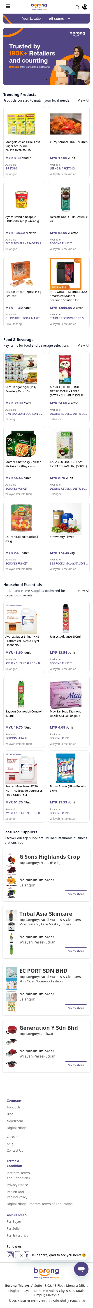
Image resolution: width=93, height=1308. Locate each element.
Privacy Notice (17, 1185)
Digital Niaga (17, 1128)
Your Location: (33, 18)
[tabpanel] (46, 56)
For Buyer (14, 1221)
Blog (10, 1114)
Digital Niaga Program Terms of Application (40, 1204)
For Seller (14, 1228)
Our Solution (17, 1215)
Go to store (76, 894)
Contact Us (15, 1150)
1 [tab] (46, 79)
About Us (14, 1107)
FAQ (10, 1143)
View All (84, 100)
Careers (13, 1136)
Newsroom (15, 1121)
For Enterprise (17, 1235)
